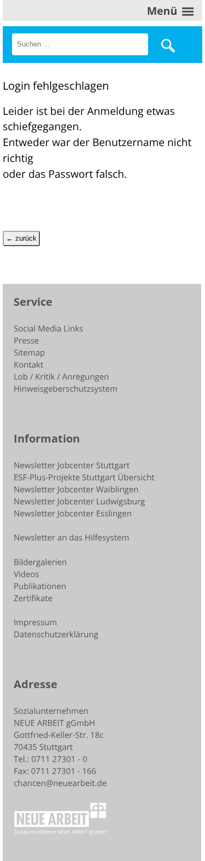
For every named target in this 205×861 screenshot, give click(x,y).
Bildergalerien (40, 562)
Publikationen (40, 586)
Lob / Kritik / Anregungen (61, 376)
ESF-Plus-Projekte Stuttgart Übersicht (84, 477)
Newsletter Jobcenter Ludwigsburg (79, 501)
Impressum (35, 622)
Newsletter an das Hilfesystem (71, 537)
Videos (26, 574)
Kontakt (28, 364)
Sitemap (29, 352)
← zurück (21, 238)
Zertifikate (33, 598)
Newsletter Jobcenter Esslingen (73, 513)
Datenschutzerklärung (56, 634)
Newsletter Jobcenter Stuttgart (72, 465)
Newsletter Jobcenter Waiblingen (76, 489)
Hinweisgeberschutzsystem (66, 388)
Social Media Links (48, 328)
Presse (26, 340)
